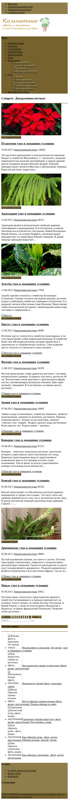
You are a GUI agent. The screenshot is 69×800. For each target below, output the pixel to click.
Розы (10, 57)
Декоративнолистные (19, 9)
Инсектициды (22, 63)
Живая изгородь (23, 80)
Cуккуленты (14, 49)
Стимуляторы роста (25, 66)
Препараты (14, 60)
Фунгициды (20, 69)
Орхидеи (12, 46)
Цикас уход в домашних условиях (24, 585)
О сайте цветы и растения (22, 770)
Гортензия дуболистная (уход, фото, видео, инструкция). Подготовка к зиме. (34, 720)
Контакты (13, 776)
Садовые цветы (16, 12)
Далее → (37, 617)
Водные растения (23, 89)
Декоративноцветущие (20, 6)
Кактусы (12, 4)
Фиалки (18, 77)
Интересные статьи (18, 92)
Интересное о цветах (25, 86)
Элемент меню (16, 43)
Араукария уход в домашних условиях (28, 213)
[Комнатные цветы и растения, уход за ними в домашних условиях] (26, 30)
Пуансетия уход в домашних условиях (27, 143)
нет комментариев (11, 137)
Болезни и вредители (25, 72)
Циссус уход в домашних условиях (25, 324)
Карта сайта (14, 773)
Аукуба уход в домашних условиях (25, 284)
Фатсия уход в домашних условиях (25, 362)
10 (30, 617)
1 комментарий (9, 541)
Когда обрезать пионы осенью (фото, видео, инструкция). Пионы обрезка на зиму (35, 703)
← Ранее (6, 617)
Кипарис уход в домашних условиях (26, 440)
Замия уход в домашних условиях (24, 402)
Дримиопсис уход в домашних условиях (29, 548)
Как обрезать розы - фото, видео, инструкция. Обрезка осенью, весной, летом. (33, 738)
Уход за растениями (24, 83)
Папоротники (15, 51)
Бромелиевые (15, 54)
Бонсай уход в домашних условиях (25, 480)
